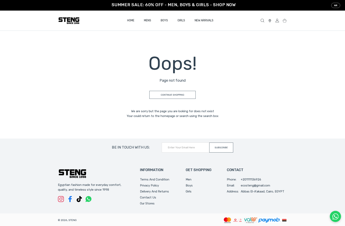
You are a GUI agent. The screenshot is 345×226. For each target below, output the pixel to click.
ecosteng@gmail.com (255, 185)
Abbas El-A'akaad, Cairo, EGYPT (262, 191)
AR (335, 5)
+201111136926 (251, 179)
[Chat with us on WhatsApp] (335, 216)
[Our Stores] (270, 21)
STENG (72, 220)
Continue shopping (172, 94)
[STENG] (69, 20)
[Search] (262, 21)
